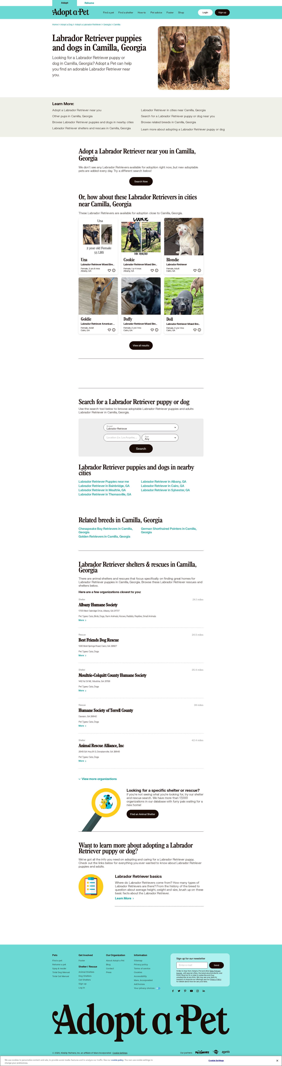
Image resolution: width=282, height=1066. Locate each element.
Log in (82, 987)
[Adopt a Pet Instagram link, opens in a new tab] (198, 991)
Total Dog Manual (61, 972)
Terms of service (142, 968)
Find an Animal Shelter (142, 814)
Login (205, 12)
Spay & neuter (59, 968)
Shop (181, 12)
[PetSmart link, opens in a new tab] (202, 1052)
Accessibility (140, 976)
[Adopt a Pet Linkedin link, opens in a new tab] (203, 991)
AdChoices (139, 984)
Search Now (141, 181)
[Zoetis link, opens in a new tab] (226, 1052)
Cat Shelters (85, 979)
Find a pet (57, 960)
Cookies (138, 972)
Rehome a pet (59, 964)
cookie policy (117, 1060)
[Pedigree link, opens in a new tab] (215, 1052)
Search (141, 448)
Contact (110, 968)
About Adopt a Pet (115, 960)
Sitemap (138, 960)
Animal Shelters (86, 972)
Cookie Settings (120, 1053)
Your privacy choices (144, 988)
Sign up (222, 12)
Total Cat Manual (60, 976)
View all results (141, 345)
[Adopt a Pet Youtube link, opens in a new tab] (192, 991)
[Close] (277, 1060)
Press (108, 972)
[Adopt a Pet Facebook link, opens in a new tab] (174, 991)
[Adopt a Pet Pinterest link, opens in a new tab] (186, 991)
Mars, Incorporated (143, 980)
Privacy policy (141, 964)
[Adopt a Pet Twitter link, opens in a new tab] (180, 991)
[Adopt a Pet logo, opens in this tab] (141, 1025)
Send (216, 965)
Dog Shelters (85, 976)
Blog (108, 964)
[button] (109, 270)
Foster (170, 12)
